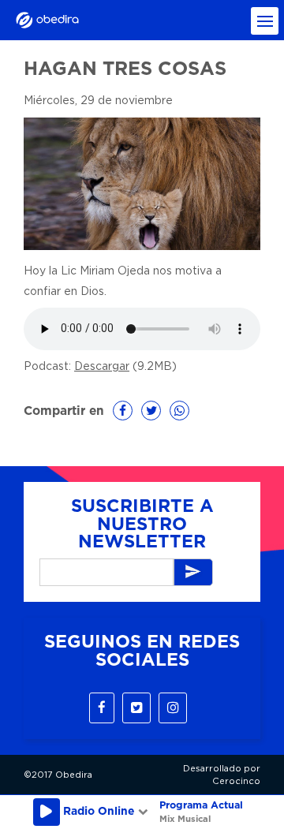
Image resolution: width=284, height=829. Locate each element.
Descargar (101, 366)
